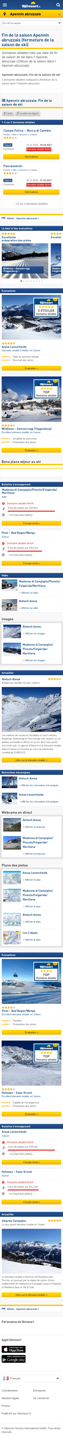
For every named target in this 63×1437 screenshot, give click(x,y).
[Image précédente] (4, 258)
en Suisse (35, 350)
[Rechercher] (58, 5)
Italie (14, 134)
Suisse (5, 536)
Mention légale (10, 1398)
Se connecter (41, 1398)
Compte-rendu (30, 523)
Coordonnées (10, 1390)
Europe (6, 134)
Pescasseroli (12, 166)
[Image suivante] (59, 258)
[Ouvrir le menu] (5, 5)
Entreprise (39, 1390)
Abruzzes (23, 134)
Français (15, 1378)
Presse (6, 1405)
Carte (8, 113)
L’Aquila (33, 134)
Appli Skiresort (11, 1340)
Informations (31, 156)
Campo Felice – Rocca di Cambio (27, 130)
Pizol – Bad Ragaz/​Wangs (18, 532)
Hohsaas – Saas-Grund (17, 1171)
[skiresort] (31, 5)
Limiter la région (28, 113)
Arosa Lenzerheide (14, 1131)
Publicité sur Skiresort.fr (16, 1413)
